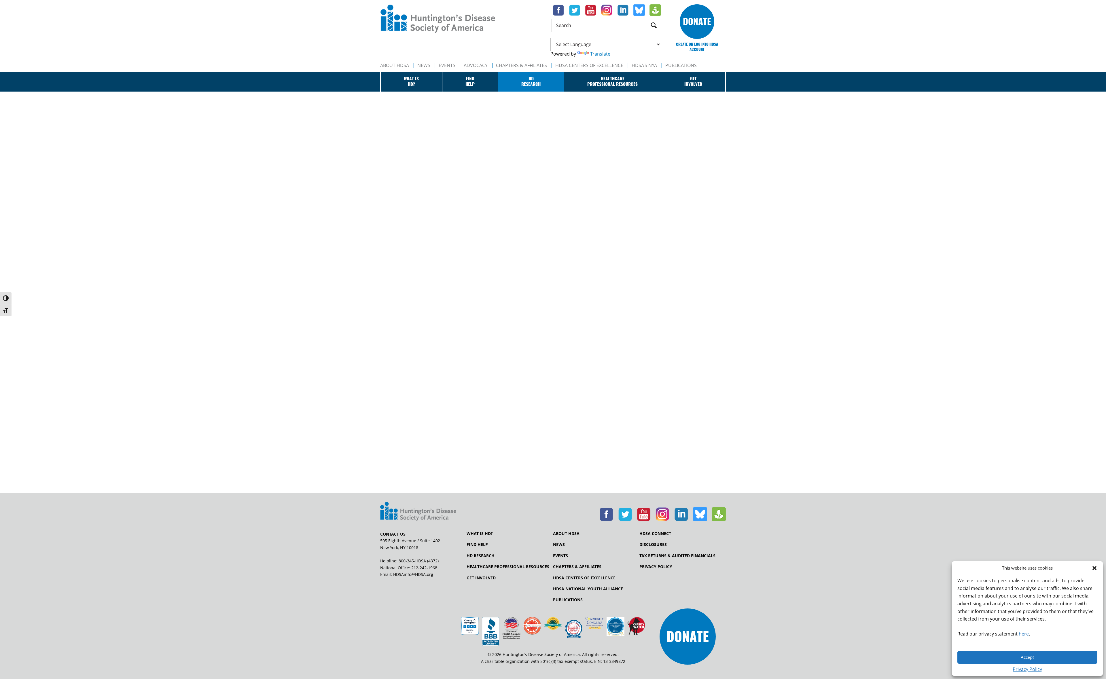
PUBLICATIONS (681, 65)
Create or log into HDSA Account (697, 47)
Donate (697, 21)
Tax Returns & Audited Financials (677, 555)
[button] (1094, 568)
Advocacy (476, 65)
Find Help (477, 544)
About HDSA (394, 65)
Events (447, 65)
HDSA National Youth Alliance (588, 589)
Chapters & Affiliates (521, 65)
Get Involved (481, 578)
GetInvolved (693, 81)
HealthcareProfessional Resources (612, 81)
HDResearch (531, 81)
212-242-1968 (424, 567)
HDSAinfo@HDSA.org (413, 574)
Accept (1027, 657)
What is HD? (480, 533)
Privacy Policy (1027, 669)
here (1024, 634)
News (423, 65)
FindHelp (470, 81)
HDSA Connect (655, 533)
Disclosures (653, 544)
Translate (600, 54)
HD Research (481, 555)
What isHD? (411, 81)
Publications (568, 600)
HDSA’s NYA (644, 65)
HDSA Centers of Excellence (589, 65)
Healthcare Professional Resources (508, 566)
